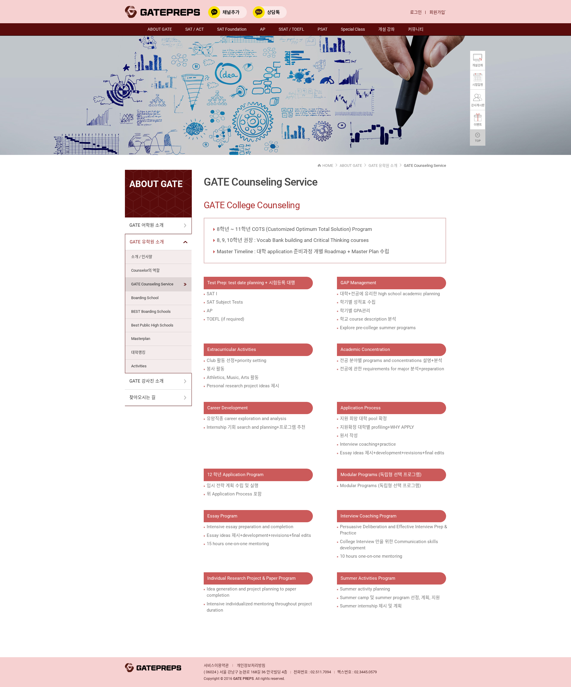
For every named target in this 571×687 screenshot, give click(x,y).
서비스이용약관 (216, 665)
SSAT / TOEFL (291, 29)
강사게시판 (477, 105)
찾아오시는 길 (142, 397)
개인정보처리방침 (251, 665)
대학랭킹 (138, 352)
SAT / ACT (194, 29)
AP (262, 29)
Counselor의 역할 (145, 270)
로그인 (416, 12)
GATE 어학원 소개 (146, 225)
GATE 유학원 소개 (147, 242)
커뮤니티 (415, 29)
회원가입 (437, 12)
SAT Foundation (232, 29)
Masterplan (140, 338)
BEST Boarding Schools (151, 311)
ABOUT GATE (160, 29)
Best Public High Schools (152, 325)
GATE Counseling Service (152, 284)
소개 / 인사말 (141, 256)
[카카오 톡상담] (270, 12)
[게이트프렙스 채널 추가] (227, 12)
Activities (139, 366)
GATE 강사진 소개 (146, 381)
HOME (327, 165)
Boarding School (145, 298)
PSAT (322, 29)
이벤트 (478, 124)
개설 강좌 (386, 29)
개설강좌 (477, 65)
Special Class (353, 29)
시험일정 (477, 84)
